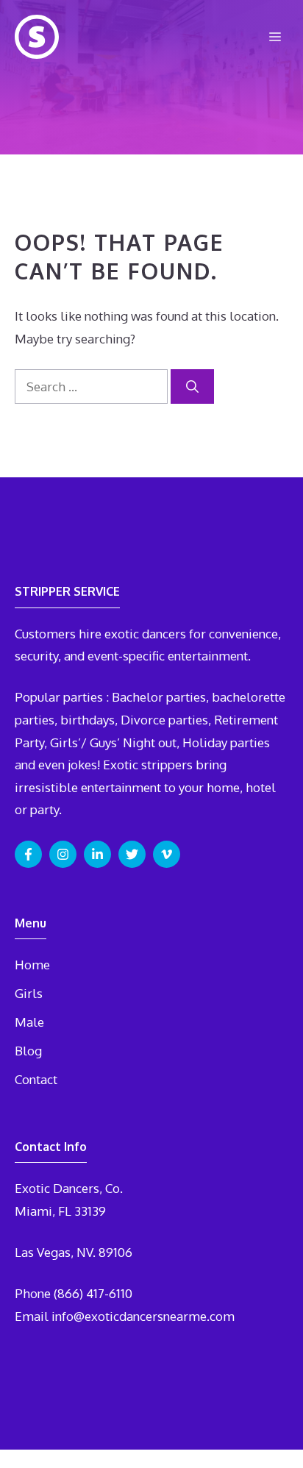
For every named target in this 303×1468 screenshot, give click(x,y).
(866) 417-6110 (93, 1293)
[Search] (192, 387)
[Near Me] (37, 36)
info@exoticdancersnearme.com (143, 1316)
